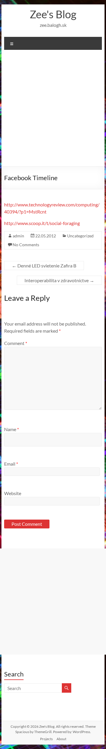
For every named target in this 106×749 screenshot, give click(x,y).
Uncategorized (80, 235)
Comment (15, 343)
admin (18, 235)
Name (11, 429)
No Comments (26, 244)
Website (12, 493)
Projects (46, 739)
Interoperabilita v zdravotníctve (59, 280)
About (61, 739)
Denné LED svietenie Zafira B (44, 265)
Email (11, 464)
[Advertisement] (53, 110)
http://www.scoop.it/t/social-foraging (42, 223)
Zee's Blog (53, 14)
